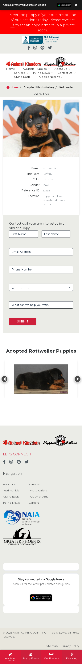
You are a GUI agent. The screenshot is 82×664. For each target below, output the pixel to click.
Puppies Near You (50, 76)
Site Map (52, 646)
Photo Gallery (38, 490)
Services (19, 72)
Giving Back (22, 76)
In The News (41, 72)
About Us (61, 68)
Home (10, 68)
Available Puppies (35, 68)
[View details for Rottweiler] (41, 379)
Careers (34, 502)
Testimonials (11, 490)
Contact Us (65, 72)
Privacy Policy (70, 646)
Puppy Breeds (38, 496)
